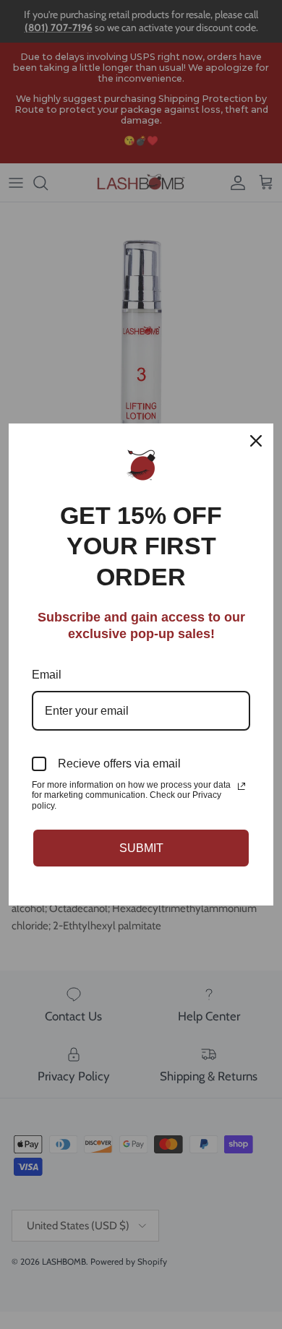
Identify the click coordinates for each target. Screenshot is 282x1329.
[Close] (256, 440)
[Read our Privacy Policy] (241, 786)
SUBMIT (141, 848)
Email (46, 674)
